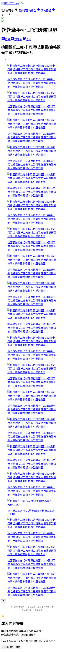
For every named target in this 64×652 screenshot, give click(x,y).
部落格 (18, 39)
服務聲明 (38, 610)
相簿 (8, 39)
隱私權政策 (26, 610)
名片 (28, 39)
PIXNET (20, 607)
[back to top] (3, 601)
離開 (18, 647)
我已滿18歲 (7, 647)
